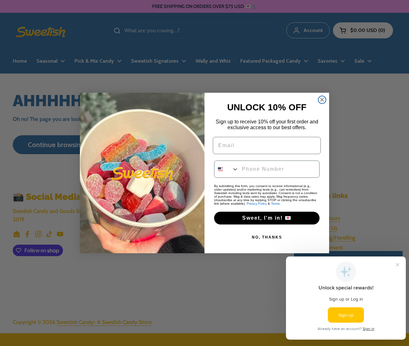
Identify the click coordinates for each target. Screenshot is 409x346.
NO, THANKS (267, 237)
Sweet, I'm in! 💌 (267, 218)
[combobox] (226, 169)
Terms (275, 203)
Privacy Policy (257, 203)
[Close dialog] (322, 100)
